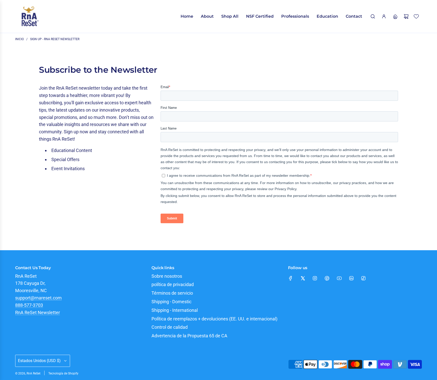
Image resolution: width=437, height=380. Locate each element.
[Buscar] (372, 16)
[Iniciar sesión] (383, 16)
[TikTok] (363, 278)
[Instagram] (314, 278)
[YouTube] (339, 278)
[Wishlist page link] (416, 16)
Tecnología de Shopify (63, 373)
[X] (302, 278)
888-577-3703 (29, 305)
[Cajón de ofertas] (395, 16)
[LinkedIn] (351, 278)
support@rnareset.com (38, 297)
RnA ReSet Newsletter (37, 312)
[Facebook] (290, 278)
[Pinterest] (327, 278)
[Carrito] (406, 16)
